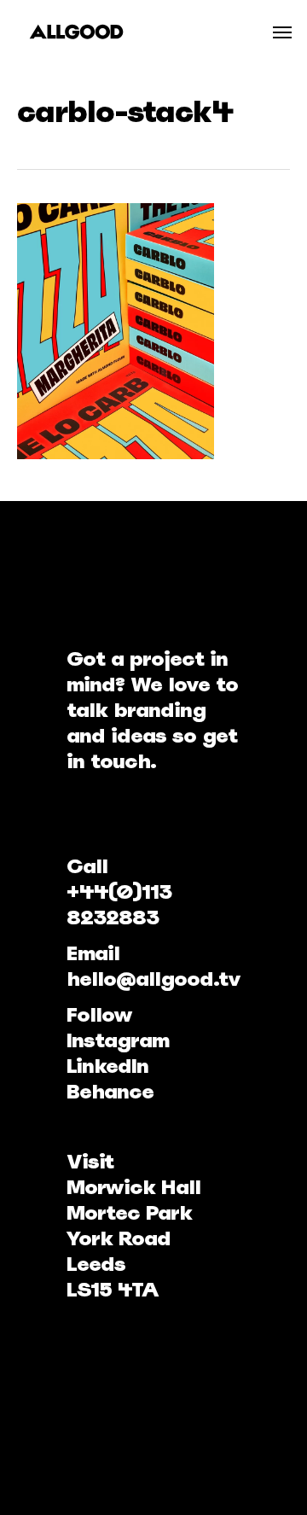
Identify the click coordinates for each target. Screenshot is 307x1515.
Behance (110, 1091)
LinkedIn (107, 1065)
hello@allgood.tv (153, 978)
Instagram (118, 1040)
